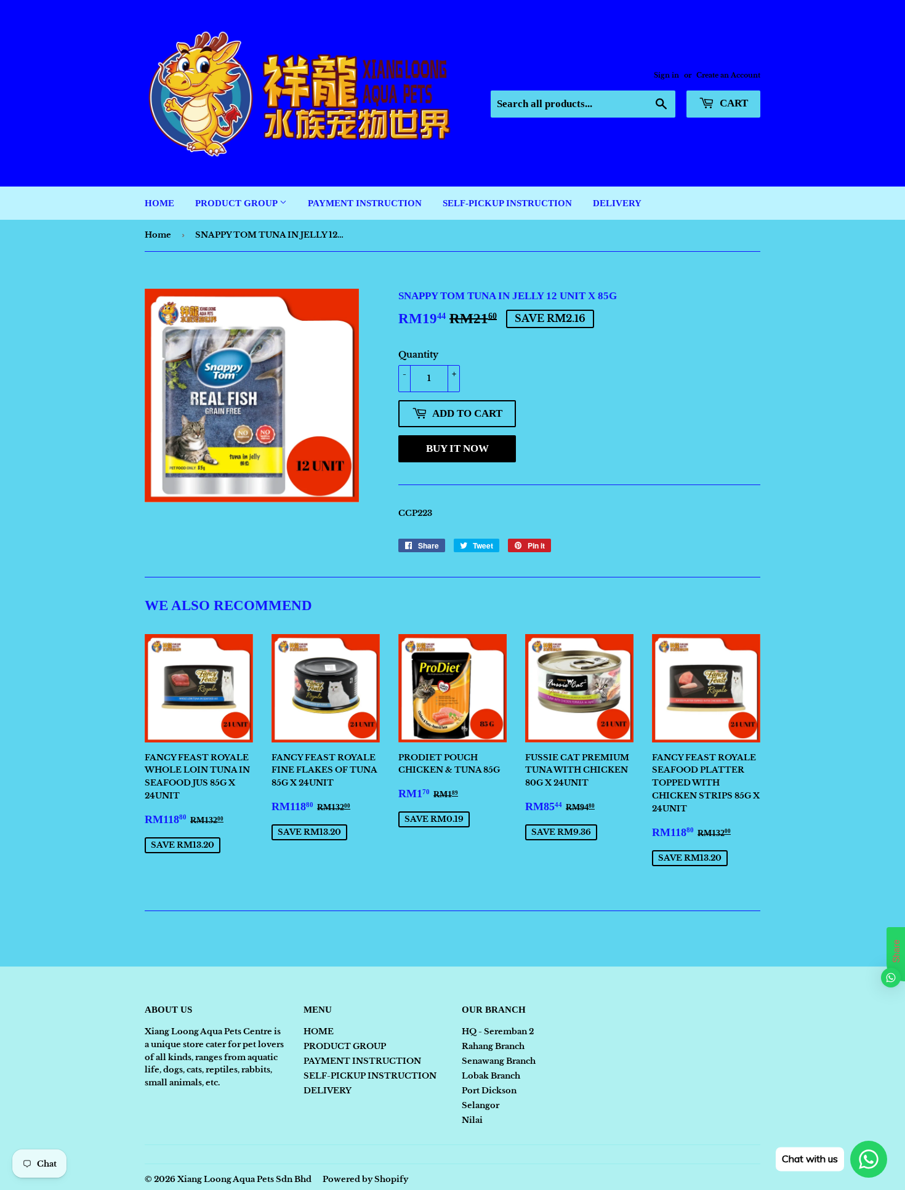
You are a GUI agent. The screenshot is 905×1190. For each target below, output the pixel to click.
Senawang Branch (499, 1061)
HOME (159, 203)
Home (158, 235)
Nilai (472, 1120)
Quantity (418, 354)
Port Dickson (489, 1090)
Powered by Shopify (365, 1179)
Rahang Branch (493, 1046)
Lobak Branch (491, 1076)
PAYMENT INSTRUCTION (365, 203)
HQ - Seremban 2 (498, 1031)
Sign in (666, 75)
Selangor (480, 1105)
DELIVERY (617, 203)
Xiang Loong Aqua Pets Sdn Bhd (244, 1179)
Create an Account (728, 75)
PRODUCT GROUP (237, 203)
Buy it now (457, 448)
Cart (732, 103)
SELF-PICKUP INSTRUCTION (507, 203)
